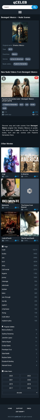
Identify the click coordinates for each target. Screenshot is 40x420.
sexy (19, 265)
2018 (29, 384)
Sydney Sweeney (19, 334)
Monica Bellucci (19, 330)
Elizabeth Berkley (19, 361)
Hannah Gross (19, 365)
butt (19, 261)
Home (10, 408)
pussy (19, 277)
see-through (19, 297)
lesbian (19, 289)
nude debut (19, 317)
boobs (19, 254)
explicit (19, 305)
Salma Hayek (19, 342)
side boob (19, 285)
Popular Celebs (9, 327)
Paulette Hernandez (20, 64)
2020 (29, 380)
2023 (11, 376)
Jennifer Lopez (19, 338)
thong (19, 313)
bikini (19, 293)
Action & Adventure (17, 59)
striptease (19, 309)
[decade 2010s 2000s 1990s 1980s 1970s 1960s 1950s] (20, 393)
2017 (11, 388)
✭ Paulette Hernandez (10, 104)
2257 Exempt (20, 411)
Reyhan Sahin (19, 357)
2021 (11, 380)
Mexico (14, 54)
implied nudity (19, 321)
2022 (29, 376)
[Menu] (20, 12)
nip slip (19, 301)
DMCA (29, 408)
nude (19, 250)
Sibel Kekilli (19, 353)
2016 (29, 388)
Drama (28, 59)
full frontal (19, 269)
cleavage (19, 281)
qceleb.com (18, 416)
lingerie (19, 273)
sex (19, 258)
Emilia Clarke (19, 345)
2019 (11, 384)
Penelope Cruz (19, 349)
